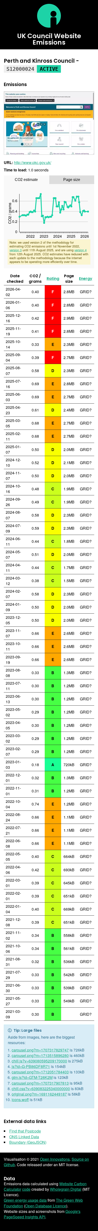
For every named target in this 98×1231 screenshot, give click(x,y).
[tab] (26, 179)
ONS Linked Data (24, 1136)
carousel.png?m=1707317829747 (40, 1050)
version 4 (80, 250)
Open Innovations (55, 1159)
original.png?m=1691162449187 (39, 1094)
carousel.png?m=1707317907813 (40, 1083)
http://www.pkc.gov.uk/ (32, 162)
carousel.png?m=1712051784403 (40, 1072)
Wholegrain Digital (65, 1189)
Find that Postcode (25, 1131)
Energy (85, 278)
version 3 (16, 250)
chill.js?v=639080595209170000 (39, 1061)
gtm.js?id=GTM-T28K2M (32, 1077)
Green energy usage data (25, 1200)
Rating (53, 278)
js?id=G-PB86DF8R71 (31, 1066)
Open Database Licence (45, 1206)
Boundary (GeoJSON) (27, 1142)
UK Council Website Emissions (49, 39)
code (26, 1189)
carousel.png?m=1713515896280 (40, 1055)
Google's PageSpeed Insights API (42, 1214)
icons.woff (20, 1099)
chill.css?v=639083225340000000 (41, 1088)
